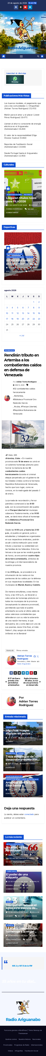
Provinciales (9, 350)
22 (34, 319)
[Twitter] (37, 656)
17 (7, 319)
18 (12, 319)
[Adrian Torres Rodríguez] (11, 660)
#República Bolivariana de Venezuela (24, 412)
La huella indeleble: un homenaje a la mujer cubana (21, 931)
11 (12, 313)
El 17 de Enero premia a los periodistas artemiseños (14, 681)
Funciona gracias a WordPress (15, 1030)
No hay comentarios (15, 862)
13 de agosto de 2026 (32, 268)
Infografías (19, 1051)
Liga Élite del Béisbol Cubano (16, 779)
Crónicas (10, 925)
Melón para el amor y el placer (18, 115)
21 (28, 319)
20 (23, 319)
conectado (29, 814)
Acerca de (9, 650)
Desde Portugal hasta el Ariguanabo (21, 153)
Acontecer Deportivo (28, 254)
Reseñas (9, 902)
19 (18, 319)
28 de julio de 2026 (26, 205)
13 (23, 313)
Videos (10, 1051)
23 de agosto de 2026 (18, 854)
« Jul (22, 335)
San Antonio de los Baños (29, 257)
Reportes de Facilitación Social (18, 144)
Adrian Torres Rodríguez (26, 382)
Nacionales (36, 1039)
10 (7, 313)
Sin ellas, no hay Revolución (17, 849)
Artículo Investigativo (15, 844)
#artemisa (18, 396)
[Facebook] (34, 656)
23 (39, 319)
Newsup (36, 1030)
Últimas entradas (22, 650)
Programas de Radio (21, 1045)
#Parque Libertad (28, 406)
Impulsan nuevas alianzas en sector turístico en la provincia (22, 733)
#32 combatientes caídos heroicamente (24, 390)
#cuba (17, 406)
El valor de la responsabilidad (17, 135)
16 (39, 313)
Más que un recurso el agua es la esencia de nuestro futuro (21, 908)
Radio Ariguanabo (23, 48)
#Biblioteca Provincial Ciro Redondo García (24, 401)
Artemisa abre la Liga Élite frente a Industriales (20, 785)
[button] (38, 56)
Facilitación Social (31, 1051)
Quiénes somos (11, 1039)
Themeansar (23, 1033)
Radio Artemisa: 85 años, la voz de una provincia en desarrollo (30, 681)
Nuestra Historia (25, 1039)
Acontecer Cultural (23, 194)
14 (28, 313)
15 (34, 313)
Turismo (21, 753)
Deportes (41, 254)
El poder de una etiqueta (17, 876)
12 (18, 313)
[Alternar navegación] (21, 56)
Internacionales (37, 1045)
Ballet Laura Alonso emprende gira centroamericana (28, 201)
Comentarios (11, 871)
